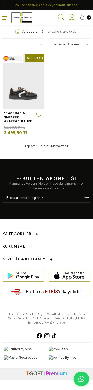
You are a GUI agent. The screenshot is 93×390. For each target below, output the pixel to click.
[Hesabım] (71, 17)
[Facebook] (39, 335)
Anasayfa (30, 31)
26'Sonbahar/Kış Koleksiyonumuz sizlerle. (46, 5)
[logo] (21, 17)
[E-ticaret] (46, 374)
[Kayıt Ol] (86, 198)
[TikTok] (54, 335)
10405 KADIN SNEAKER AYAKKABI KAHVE (18, 117)
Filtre (7, 44)
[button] (4, 5)
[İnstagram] (47, 335)
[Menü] (4, 17)
